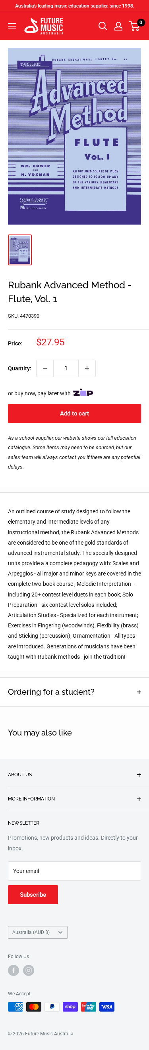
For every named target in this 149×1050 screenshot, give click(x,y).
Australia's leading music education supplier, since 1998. (74, 6)
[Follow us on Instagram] (28, 970)
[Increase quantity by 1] (87, 368)
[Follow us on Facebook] (13, 970)
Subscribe (33, 894)
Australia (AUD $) (31, 932)
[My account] (118, 26)
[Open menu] (12, 26)
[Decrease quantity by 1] (45, 368)
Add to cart (74, 413)
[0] (134, 26)
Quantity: (19, 368)
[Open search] (103, 26)
